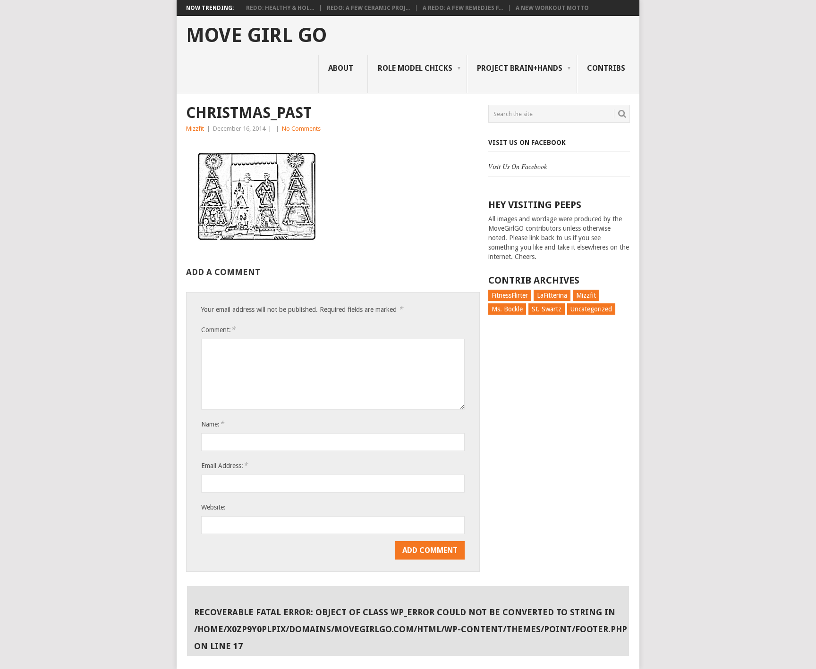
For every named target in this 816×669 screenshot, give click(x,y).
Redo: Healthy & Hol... (280, 8)
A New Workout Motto (552, 8)
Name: (212, 423)
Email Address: (224, 465)
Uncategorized (591, 309)
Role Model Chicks (415, 68)
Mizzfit (195, 128)
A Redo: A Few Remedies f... (463, 8)
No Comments (301, 128)
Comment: (218, 329)
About (340, 68)
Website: (213, 507)
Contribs (606, 68)
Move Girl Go (256, 35)
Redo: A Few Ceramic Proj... (368, 8)
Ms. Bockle (507, 309)
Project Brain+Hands (519, 68)
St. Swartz (546, 309)
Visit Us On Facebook (527, 142)
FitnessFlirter (510, 295)
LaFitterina (552, 295)
